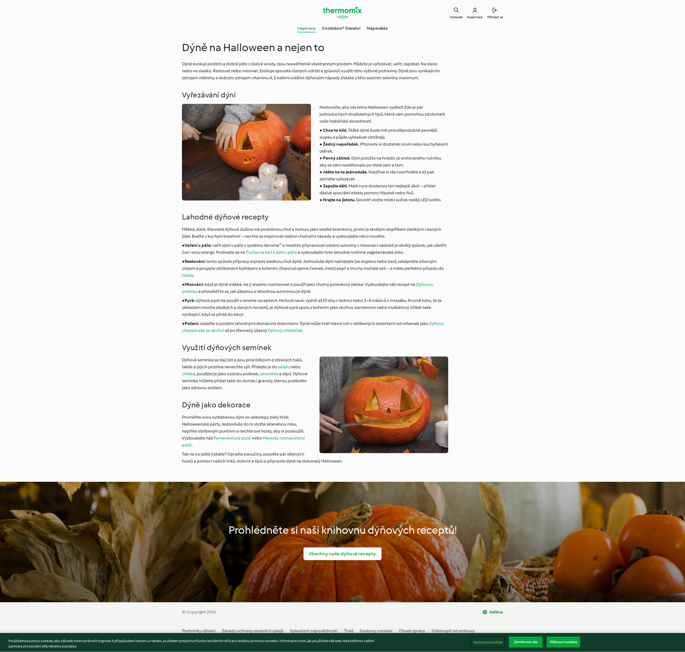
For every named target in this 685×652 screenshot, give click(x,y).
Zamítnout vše (525, 642)
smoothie (269, 373)
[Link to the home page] (342, 12)
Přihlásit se (495, 17)
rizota (187, 275)
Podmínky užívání (198, 630)
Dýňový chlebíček (285, 330)
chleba (188, 373)
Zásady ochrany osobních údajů (252, 630)
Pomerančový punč (232, 438)
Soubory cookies (376, 630)
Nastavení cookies (488, 642)
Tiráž (348, 630)
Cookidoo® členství (341, 28)
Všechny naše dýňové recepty (342, 554)
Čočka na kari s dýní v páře (271, 252)
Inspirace (306, 28)
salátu (284, 366)
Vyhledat (456, 17)
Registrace (475, 17)
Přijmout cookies (563, 642)
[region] (342, 642)
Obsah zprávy (412, 630)
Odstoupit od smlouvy (453, 630)
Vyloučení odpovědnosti (313, 630)
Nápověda (377, 28)
